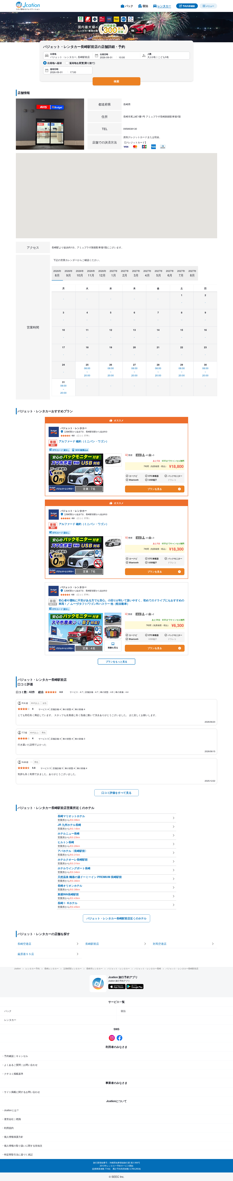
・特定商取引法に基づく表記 (17, 1154)
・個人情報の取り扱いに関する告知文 (22, 1145)
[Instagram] (112, 1038)
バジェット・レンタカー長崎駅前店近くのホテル (116, 918)
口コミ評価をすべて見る (116, 793)
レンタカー (10, 1019)
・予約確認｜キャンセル (15, 1056)
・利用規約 (8, 1128)
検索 (116, 81)
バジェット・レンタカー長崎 (147, 968)
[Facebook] (120, 1038)
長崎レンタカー (51, 968)
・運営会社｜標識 (11, 1119)
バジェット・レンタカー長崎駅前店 (182, 968)
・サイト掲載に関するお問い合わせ (21, 1092)
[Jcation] (28, 6)
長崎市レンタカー (94, 968)
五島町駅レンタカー (72, 968)
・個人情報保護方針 (12, 1136)
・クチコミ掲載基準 (12, 1073)
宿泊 (123, 1011)
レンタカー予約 (32, 968)
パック (7, 1011)
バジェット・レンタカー (118, 968)
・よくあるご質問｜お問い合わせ (20, 1064)
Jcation (17, 968)
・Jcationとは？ (10, 1110)
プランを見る (155, 489)
